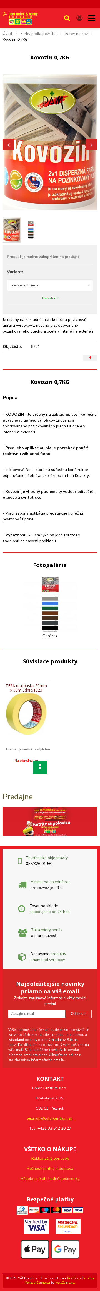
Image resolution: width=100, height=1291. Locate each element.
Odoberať (78, 1014)
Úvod (7, 33)
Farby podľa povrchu (39, 33)
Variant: (15, 272)
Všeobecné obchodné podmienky (50, 1178)
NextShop (74, 1278)
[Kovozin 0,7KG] (50, 142)
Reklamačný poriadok (50, 1158)
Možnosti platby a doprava (50, 1168)
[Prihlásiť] (79, 18)
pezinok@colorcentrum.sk (49, 1118)
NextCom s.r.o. (65, 1283)
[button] (67, 18)
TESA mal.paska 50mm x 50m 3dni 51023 (26, 688)
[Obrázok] (50, 604)
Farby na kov (76, 33)
